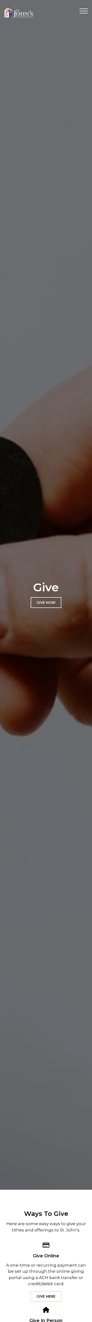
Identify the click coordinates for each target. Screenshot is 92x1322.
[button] (83, 11)
